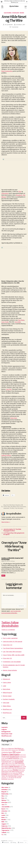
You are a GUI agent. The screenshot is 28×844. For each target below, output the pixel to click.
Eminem (3, 760)
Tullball (3, 832)
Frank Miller (21, 760)
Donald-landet (5, 756)
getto (10, 761)
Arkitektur (4, 789)
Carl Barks (21, 750)
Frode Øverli (4, 761)
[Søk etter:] (10, 718)
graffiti (13, 761)
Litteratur (4, 811)
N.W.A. (21, 766)
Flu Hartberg (12, 760)
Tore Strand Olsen (12, 776)
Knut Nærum (13, 764)
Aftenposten (11, 748)
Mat (2, 813)
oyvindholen (9, 24)
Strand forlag (10, 774)
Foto (2, 798)
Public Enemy (22, 770)
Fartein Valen (6, 506)
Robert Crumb (8, 771)
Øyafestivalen (4, 779)
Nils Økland (13, 506)
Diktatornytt (6, 679)
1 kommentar (15, 27)
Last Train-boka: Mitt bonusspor (12, 651)
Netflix (9, 768)
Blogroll (3, 791)
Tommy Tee (4, 776)
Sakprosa (4, 826)
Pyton (3, 771)
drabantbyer (16, 758)
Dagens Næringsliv (10, 754)
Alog (19, 191)
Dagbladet (18, 752)
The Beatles (16, 774)
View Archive (5, 522)
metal (3, 815)
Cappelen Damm (14, 750)
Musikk (22, 12)
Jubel (4, 686)
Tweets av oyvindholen (8, 629)
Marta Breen (6, 689)
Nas (23, 766)
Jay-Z (7, 763)
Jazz (2, 804)
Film (2, 796)
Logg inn (4, 729)
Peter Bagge (9, 770)
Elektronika (8, 12)
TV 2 (7, 777)
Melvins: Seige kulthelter (10, 670)
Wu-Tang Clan (18, 777)
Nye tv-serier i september (10, 638)
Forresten (17, 760)
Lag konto (4, 727)
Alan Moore (17, 748)
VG (9, 777)
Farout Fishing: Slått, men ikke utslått (13, 655)
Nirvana (13, 768)
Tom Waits (21, 320)
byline (9, 750)
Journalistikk (5, 806)
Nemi (6, 768)
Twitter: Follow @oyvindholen (10, 624)
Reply (3, 575)
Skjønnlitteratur (6, 828)
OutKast (5, 770)
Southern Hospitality (9, 699)
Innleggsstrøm (6, 731)
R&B (2, 821)
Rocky (13, 771)
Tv (2, 834)
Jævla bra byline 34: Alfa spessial (12, 641)
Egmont (21, 758)
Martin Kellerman (5, 766)
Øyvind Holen (14, 6)
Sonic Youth (5, 322)
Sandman (22, 771)
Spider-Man (15, 773)
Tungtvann (19, 776)
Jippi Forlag (18, 763)
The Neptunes (21, 774)
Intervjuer (15, 12)
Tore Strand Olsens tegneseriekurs (13, 648)
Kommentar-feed (6, 733)
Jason (3, 763)
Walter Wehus (7, 706)
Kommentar (21, 605)
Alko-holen (4, 787)
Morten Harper (7, 696)
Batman (6, 750)
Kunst (3, 809)
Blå (22, 505)
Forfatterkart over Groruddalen (12, 661)
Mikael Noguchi (7, 692)
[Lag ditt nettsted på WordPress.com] (14, 1)
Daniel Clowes (23, 754)
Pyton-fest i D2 (7, 658)
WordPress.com (7, 709)
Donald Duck (14, 757)
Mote (3, 817)
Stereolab (18, 322)
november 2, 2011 (20, 24)
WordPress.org (7, 712)
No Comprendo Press (20, 768)
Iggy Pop (8, 389)
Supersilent (5, 193)
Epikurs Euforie (6, 455)
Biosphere (19, 195)
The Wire (12, 508)
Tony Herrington (19, 508)
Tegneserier (5, 830)
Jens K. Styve (12, 763)
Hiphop (3, 800)
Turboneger (3, 777)
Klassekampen (7, 764)
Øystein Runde (11, 779)
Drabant (10, 758)
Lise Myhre (22, 764)
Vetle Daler (6, 702)
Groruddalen (19, 762)
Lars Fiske (18, 764)
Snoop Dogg (4, 773)
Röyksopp (17, 771)
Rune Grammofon (7, 71)
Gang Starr (13, 418)
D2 (14, 752)
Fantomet (7, 760)
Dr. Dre (5, 758)
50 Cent (6, 748)
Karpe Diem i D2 (7, 645)
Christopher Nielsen (6, 752)
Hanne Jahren (7, 682)
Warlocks (12, 777)
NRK (2, 770)
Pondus (15, 770)
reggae (3, 824)
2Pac (2, 748)
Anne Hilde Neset (10, 505)
